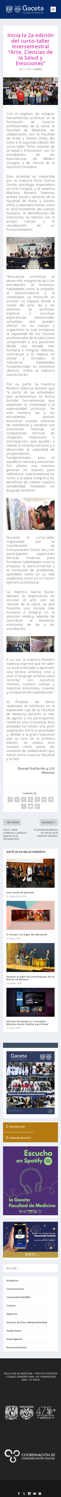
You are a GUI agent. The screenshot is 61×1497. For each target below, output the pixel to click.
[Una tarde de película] (30, 873)
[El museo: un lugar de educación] (30, 915)
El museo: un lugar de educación (26, 934)
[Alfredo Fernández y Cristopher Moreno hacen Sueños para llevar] (30, 1002)
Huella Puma (13, 1330)
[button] (18, 644)
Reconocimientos (16, 1347)
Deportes (11, 1313)
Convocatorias (15, 1288)
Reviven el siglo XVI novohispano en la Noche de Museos (30, 978)
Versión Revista (19, 1138)
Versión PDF (16, 1126)
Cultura (38, 69)
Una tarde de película (20, 892)
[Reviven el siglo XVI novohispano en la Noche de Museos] (30, 957)
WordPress (30, 1488)
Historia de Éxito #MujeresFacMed (26, 1322)
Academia (12, 1280)
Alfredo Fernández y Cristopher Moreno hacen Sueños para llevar (27, 1023)
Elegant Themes (30, 1484)
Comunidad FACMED (18, 1297)
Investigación (14, 1339)
